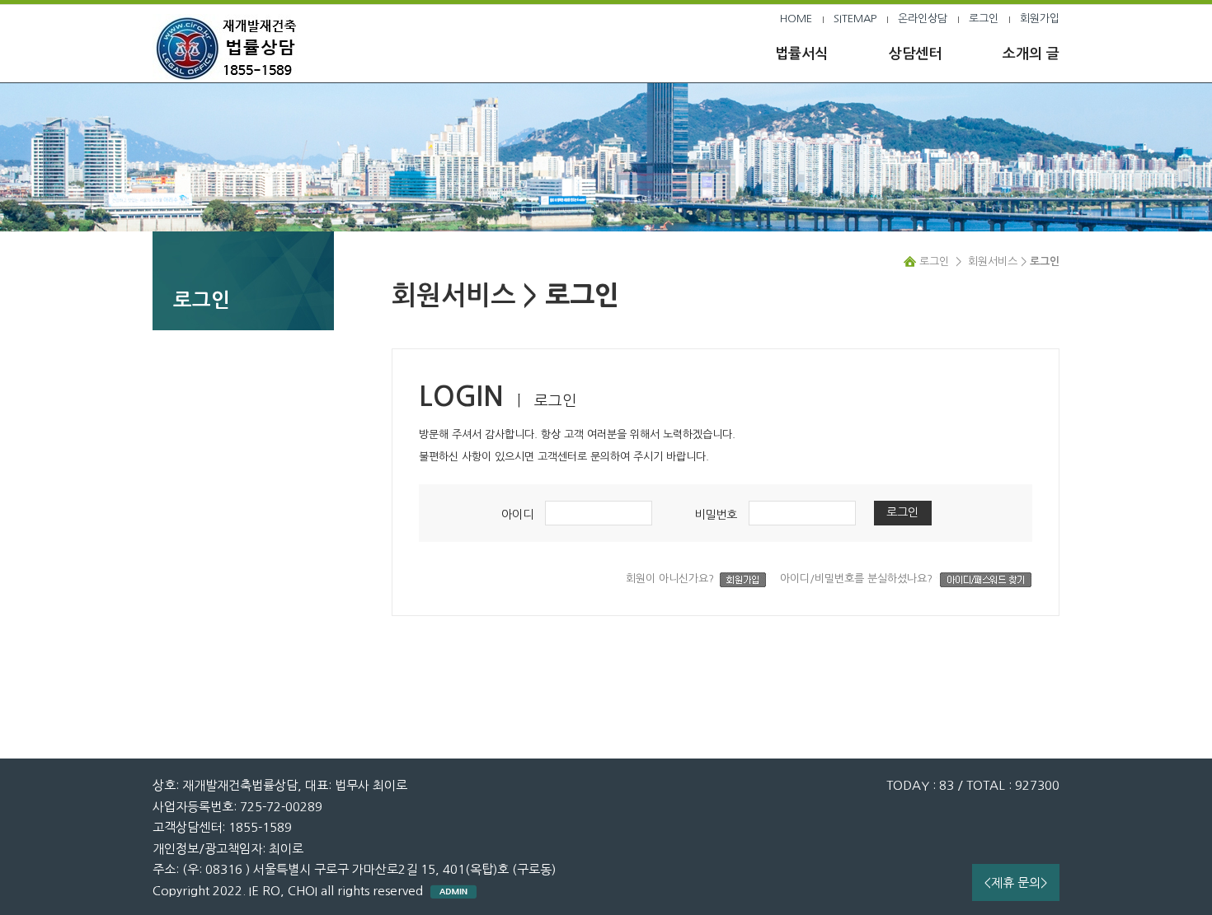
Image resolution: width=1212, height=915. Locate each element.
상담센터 (915, 54)
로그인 (983, 18)
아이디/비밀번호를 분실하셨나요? (858, 578)
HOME (796, 18)
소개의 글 (1031, 54)
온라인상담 (922, 18)
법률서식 (801, 54)
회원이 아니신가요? (671, 578)
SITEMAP (855, 18)
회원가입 (1039, 18)
